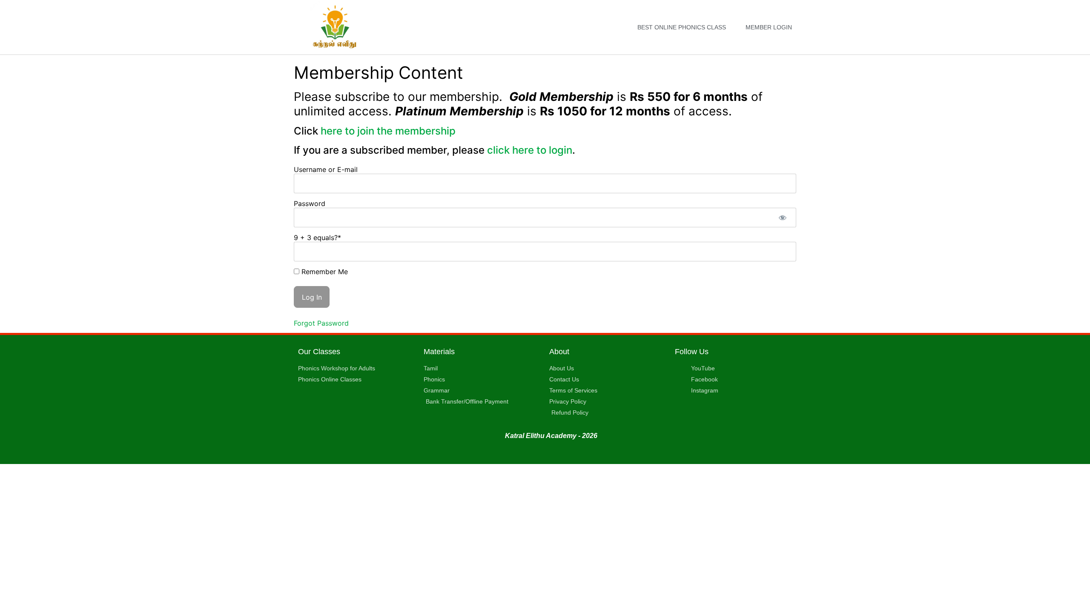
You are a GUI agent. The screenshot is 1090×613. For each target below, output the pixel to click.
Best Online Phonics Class (681, 27)
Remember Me (323, 271)
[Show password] (782, 217)
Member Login (769, 27)
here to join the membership (388, 131)
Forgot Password (321, 323)
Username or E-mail (326, 169)
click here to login (528, 150)
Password (309, 203)
